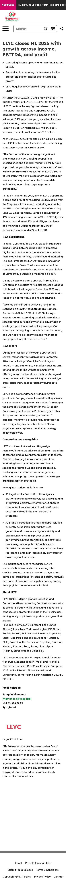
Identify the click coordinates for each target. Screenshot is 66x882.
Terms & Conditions (47, 869)
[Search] (45, 28)
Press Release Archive (38, 863)
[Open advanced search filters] (53, 28)
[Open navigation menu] (5, 29)
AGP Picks (8, 5)
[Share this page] (61, 29)
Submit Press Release (20, 869)
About (18, 863)
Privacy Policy (42, 876)
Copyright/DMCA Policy (17, 876)
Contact (58, 876)
